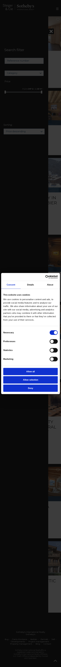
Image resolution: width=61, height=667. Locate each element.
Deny (30, 388)
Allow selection (30, 380)
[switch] (54, 341)
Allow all (30, 371)
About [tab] (50, 284)
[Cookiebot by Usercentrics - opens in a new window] (45, 277)
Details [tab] (30, 284)
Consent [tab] (11, 284)
